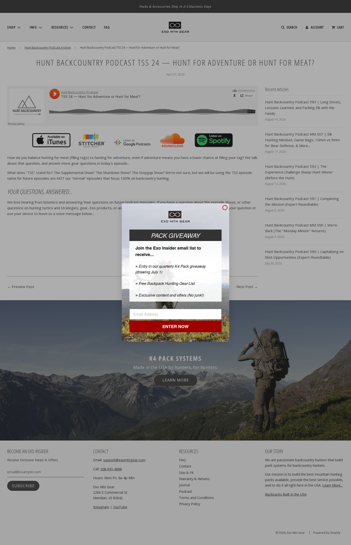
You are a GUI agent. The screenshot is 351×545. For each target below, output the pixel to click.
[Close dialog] (225, 207)
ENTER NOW (175, 326)
